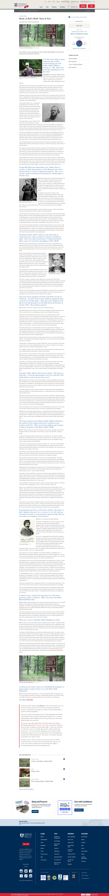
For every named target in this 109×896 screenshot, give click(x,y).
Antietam (26, 359)
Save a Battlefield (71, 836)
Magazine (70, 864)
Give (46, 1)
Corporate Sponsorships (84, 857)
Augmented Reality (58, 857)
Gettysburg (39, 359)
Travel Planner (57, 841)
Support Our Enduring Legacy (86, 1)
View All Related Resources (26, 789)
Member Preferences (75, 1)
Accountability (84, 851)
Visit (47, 7)
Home (23, 5)
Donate (83, 6)
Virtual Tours (57, 854)
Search (73, 7)
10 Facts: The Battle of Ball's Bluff (41, 761)
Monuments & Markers (57, 844)
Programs (83, 842)
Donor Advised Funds (71, 846)
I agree (83, 894)
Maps (42, 857)
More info (88, 894)
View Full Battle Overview (79, 48)
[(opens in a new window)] (21, 871)
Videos (42, 851)
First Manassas (42, 89)
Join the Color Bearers (71, 860)
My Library (88, 10)
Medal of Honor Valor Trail (58, 863)
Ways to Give (70, 839)
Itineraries (56, 848)
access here (35, 628)
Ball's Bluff (30, 700)
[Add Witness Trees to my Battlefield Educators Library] (64, 769)
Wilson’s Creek (37, 431)
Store (94, 1)
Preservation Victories (70, 850)
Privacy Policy (84, 872)
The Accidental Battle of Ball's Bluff (42, 781)
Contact (26, 866)
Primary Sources (44, 854)
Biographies (43, 845)
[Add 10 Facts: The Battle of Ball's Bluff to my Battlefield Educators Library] (64, 759)
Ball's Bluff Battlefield (73, 58)
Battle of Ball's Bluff (73, 61)
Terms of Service (85, 875)
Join (91, 6)
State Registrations (85, 878)
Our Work (62, 7)
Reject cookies (95, 894)
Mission (83, 839)
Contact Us (83, 861)
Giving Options (26, 864)
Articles (42, 848)
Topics (42, 842)
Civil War (21, 16)
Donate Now (26, 844)
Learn (41, 7)
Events (53, 1)
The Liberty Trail (58, 859)
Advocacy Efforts (71, 854)
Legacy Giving (72, 842)
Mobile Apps (56, 851)
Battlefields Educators (65, 1)
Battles (42, 836)
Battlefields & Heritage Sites (57, 837)
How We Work (84, 836)
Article (25, 16)
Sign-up (58, 1)
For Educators (44, 860)
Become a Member (72, 857)
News (49, 1)
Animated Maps (44, 839)
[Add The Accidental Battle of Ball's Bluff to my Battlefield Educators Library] (64, 779)
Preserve (54, 7)
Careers (82, 854)
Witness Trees (35, 771)
